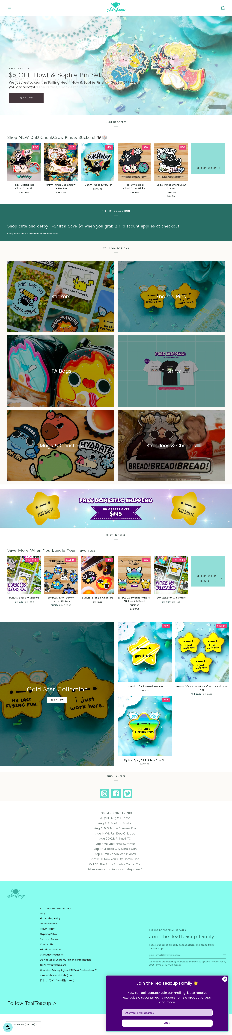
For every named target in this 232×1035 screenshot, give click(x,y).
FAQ (42, 913)
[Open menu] (12, 8)
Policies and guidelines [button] (55, 908)
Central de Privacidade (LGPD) (57, 975)
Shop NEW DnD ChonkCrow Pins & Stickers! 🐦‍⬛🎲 (57, 137)
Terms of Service (163, 965)
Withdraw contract (51, 949)
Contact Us (46, 944)
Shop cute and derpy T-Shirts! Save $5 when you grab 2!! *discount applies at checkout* (94, 226)
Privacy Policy (218, 961)
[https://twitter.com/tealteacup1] (127, 793)
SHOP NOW (26, 98)
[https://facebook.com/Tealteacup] (116, 793)
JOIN (167, 1023)
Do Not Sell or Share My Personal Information (65, 959)
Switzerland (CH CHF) (21, 1024)
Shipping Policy (48, 934)
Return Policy (47, 928)
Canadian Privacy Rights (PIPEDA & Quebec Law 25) (69, 970)
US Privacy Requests (51, 954)
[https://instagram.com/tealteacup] (104, 793)
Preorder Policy (48, 923)
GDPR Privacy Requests (53, 965)
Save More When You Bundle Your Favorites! (52, 550)
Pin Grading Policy (50, 918)
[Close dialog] (225, 979)
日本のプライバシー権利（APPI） (57, 980)
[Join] (223, 954)
